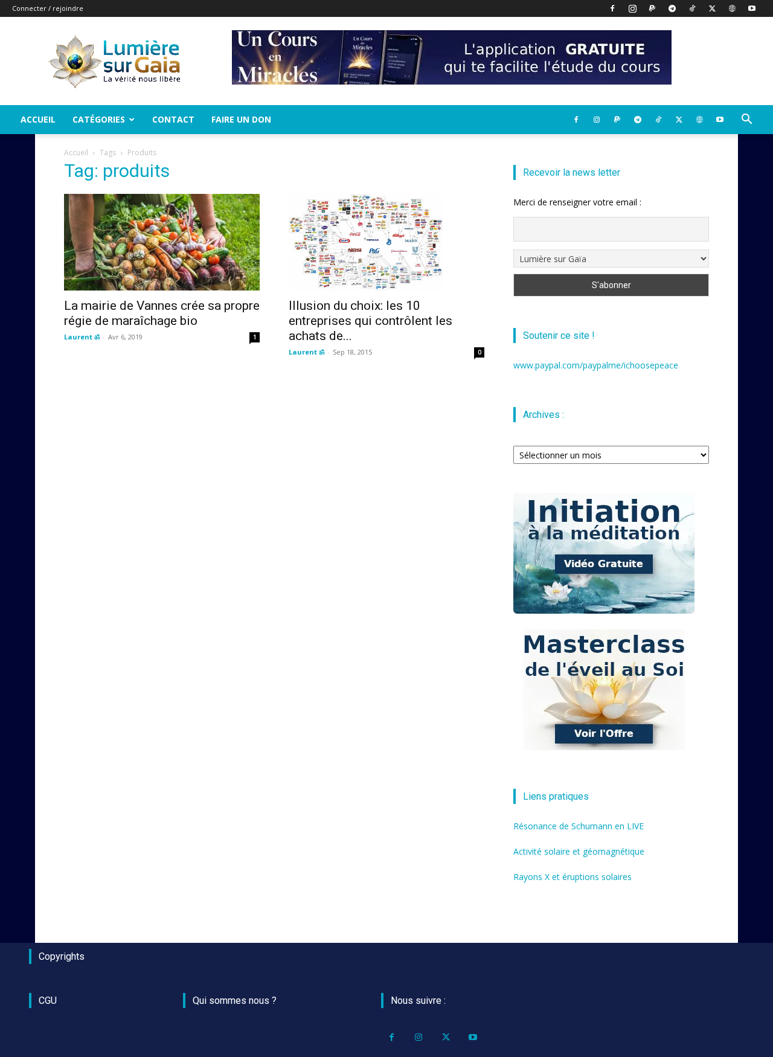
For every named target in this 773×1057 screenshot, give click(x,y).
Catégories (98, 119)
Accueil (38, 119)
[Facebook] (612, 8)
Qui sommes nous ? (235, 1000)
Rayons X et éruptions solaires (572, 876)
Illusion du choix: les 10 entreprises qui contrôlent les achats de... (370, 320)
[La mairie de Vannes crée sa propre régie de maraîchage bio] (162, 242)
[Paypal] (652, 8)
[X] (712, 8)
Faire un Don (241, 119)
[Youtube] (752, 8)
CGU (48, 1000)
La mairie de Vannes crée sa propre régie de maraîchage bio (162, 313)
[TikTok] (692, 8)
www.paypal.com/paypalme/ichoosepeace (595, 365)
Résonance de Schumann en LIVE (578, 826)
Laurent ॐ (82, 336)
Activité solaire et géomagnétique (578, 851)
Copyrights (62, 956)
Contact (173, 119)
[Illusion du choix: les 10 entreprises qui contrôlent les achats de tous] (386, 242)
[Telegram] (672, 8)
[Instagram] (632, 8)
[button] (746, 120)
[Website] (732, 8)
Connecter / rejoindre (47, 8)
